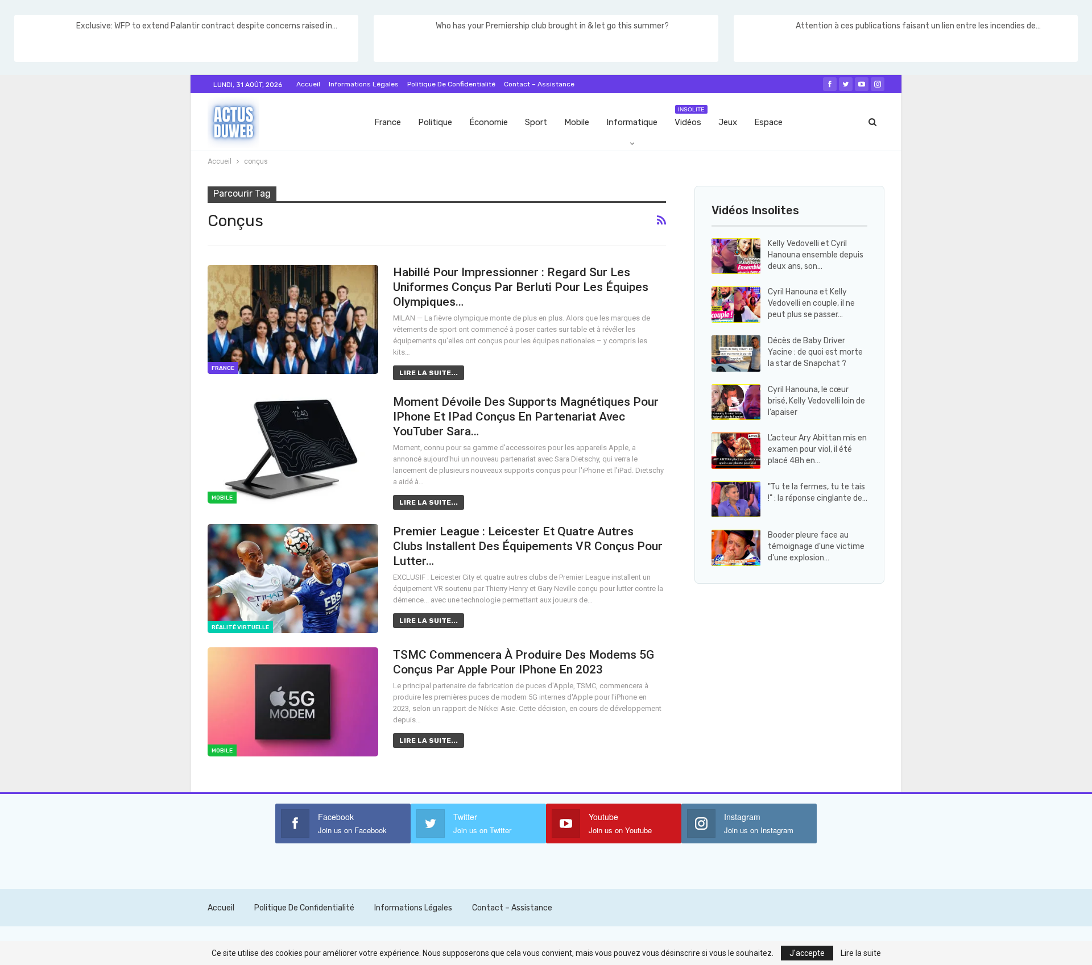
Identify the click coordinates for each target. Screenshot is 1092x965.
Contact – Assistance (539, 84)
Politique (435, 122)
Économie (488, 122)
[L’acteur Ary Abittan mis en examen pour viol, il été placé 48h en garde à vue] (736, 450)
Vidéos (690, 116)
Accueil (308, 84)
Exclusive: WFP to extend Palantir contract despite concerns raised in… (206, 26)
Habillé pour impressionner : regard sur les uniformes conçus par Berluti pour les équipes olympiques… (520, 287)
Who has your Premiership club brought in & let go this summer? (552, 26)
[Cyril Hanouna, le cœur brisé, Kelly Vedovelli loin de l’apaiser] (736, 402)
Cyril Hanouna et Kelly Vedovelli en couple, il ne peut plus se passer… (811, 303)
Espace (768, 122)
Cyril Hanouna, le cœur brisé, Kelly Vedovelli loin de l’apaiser (816, 401)
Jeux (727, 122)
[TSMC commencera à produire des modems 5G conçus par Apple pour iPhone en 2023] (293, 701)
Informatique (631, 122)
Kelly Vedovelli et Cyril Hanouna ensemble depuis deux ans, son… (815, 255)
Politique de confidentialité (451, 84)
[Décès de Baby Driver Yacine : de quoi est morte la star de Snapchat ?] (736, 353)
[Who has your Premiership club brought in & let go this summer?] (403, 38)
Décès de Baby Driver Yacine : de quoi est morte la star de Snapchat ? (815, 352)
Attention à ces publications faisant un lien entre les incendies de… (918, 26)
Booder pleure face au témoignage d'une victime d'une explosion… (816, 546)
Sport (536, 122)
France (387, 122)
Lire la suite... (428, 373)
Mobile (576, 122)
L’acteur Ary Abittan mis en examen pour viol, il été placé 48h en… (817, 449)
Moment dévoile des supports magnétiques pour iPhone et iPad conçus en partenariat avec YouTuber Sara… (526, 416)
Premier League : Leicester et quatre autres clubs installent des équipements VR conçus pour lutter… (528, 546)
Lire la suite (861, 953)
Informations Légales (364, 84)
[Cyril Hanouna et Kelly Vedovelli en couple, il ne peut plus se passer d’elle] (736, 304)
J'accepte (807, 953)
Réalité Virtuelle (240, 627)
